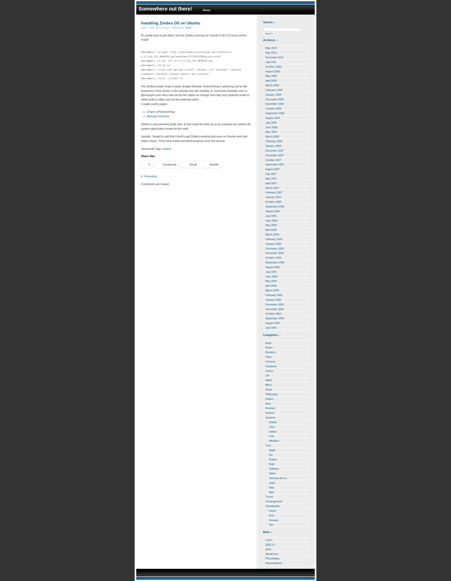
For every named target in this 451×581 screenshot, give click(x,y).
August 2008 (272, 118)
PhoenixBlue (272, 558)
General (270, 361)
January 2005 (273, 299)
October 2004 (273, 313)
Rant (268, 403)
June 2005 (271, 276)
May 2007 (271, 178)
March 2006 (272, 234)
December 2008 (274, 99)
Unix (271, 436)
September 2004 (274, 318)
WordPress (271, 554)
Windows (274, 440)
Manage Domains (158, 116)
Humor (269, 371)
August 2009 (272, 71)
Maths (268, 380)
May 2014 (271, 48)
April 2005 (271, 285)
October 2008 (273, 108)
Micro (268, 384)
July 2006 (270, 215)
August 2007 (272, 169)
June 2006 (271, 220)
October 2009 (273, 66)
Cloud (272, 510)
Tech (188, 27)
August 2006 (272, 211)
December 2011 (274, 57)
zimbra (167, 149)
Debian (273, 422)
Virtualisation (272, 506)
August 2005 (272, 267)
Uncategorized (273, 501)
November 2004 (274, 309)
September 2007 (274, 164)
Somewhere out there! (165, 9)
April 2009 (271, 80)
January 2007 (273, 197)
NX (270, 454)
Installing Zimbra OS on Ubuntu (170, 23)
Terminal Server (278, 478)
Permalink (150, 176)
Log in (268, 539)
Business (270, 352)
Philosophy (271, 394)
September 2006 (274, 206)
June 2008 (271, 127)
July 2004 (270, 327)
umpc (272, 482)
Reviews (270, 408)
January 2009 (273, 94)
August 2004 (272, 323)
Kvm (271, 515)
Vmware (273, 520)
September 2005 (274, 262)
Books (269, 347)
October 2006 (273, 201)
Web (271, 492)
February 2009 (273, 90)
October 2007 (273, 160)
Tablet (272, 473)
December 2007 (274, 150)
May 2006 (271, 225)
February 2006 (273, 239)
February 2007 (273, 192)
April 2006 (271, 229)
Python (273, 459)
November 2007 (274, 155)
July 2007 (270, 173)
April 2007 (271, 183)
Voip (271, 487)
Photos (269, 399)
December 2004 (274, 304)
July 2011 (270, 62)
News (268, 389)
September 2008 (274, 113)
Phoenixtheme (273, 563)
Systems (270, 417)
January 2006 (273, 243)
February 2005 (273, 295)
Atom (268, 549)
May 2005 (271, 281)
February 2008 (273, 141)
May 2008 (271, 131)
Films (268, 356)
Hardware (271, 366)
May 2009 (271, 75)
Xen (271, 524)
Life (267, 375)
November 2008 (274, 103)
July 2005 (270, 271)
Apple (272, 450)
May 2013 (271, 52)
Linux (272, 426)
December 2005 (274, 248)
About (206, 10)
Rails (272, 464)
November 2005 (274, 253)
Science (270, 412)
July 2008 (270, 122)
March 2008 (272, 136)
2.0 (270, 544)
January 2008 (273, 145)
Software (274, 468)
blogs (268, 343)
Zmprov (151, 111)
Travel (269, 496)
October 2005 (273, 257)
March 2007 (272, 188)
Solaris (273, 431)
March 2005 (272, 290)
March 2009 (272, 85)
